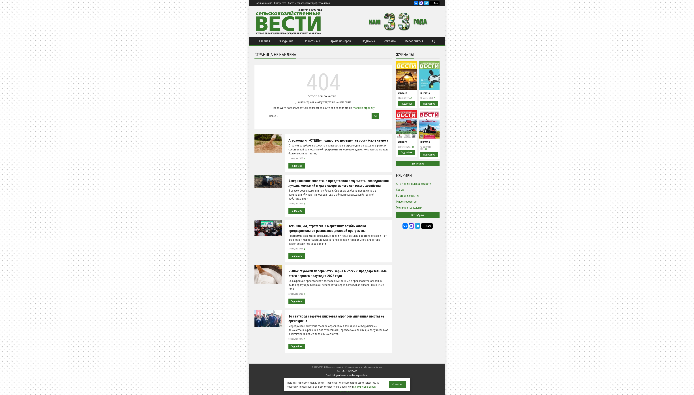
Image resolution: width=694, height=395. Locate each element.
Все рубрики (417, 215)
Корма (400, 189)
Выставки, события (407, 195)
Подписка (368, 41)
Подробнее (297, 165)
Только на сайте (263, 3)
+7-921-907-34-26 (349, 371)
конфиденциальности (364, 386)
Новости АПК (313, 41)
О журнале (286, 41)
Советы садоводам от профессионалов (309, 3)
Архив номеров (340, 41)
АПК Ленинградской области (413, 183)
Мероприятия (414, 41)
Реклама (390, 41)
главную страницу (363, 108)
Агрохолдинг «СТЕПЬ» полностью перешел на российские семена (338, 140)
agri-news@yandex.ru (358, 375)
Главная (264, 41)
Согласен (397, 384)
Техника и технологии (409, 207)
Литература (280, 3)
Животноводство (406, 201)
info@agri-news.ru (340, 375)
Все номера (418, 163)
